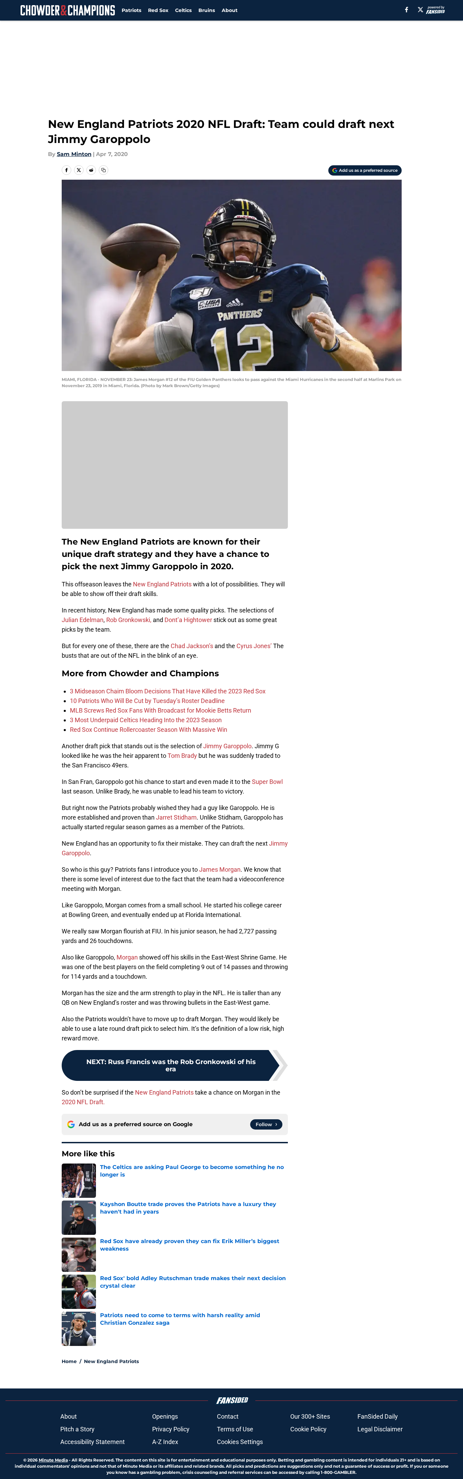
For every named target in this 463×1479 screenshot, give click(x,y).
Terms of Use (235, 1429)
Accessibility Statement (92, 1441)
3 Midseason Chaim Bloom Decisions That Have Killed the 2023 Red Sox (168, 691)
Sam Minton (74, 154)
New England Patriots (162, 584)
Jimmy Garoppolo (227, 746)
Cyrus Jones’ (254, 645)
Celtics (183, 10)
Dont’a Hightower (188, 619)
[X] (420, 9)
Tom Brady (182, 755)
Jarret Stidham (176, 817)
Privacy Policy (171, 1429)
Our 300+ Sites (310, 1416)
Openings (165, 1416)
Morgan (127, 957)
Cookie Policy (308, 1429)
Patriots (131, 10)
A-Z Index (165, 1441)
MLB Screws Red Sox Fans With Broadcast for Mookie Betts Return (160, 710)
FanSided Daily (377, 1416)
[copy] (103, 170)
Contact (228, 1416)
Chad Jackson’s (192, 645)
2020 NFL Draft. (84, 1102)
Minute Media (53, 1460)
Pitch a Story (77, 1429)
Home (69, 1361)
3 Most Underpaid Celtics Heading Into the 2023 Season (146, 720)
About (229, 10)
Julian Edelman (82, 619)
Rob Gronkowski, (128, 619)
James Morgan (220, 869)
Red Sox (158, 10)
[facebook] (406, 9)
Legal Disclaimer (380, 1429)
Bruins (206, 10)
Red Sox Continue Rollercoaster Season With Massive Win (148, 729)
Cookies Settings (240, 1441)
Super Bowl (267, 781)
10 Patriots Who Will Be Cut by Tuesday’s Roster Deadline (147, 700)
